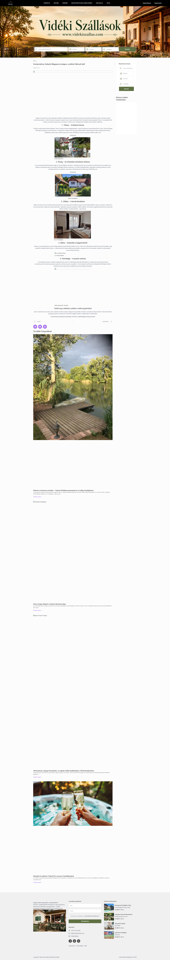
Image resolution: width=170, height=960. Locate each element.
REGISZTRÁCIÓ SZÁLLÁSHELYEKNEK (81, 3)
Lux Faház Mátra (59, 255)
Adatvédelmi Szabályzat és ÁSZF (128, 957)
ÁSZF (85, 946)
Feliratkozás (85, 921)
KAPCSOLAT (99, 3)
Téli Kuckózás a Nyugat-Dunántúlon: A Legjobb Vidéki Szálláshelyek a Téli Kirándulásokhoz (63, 771)
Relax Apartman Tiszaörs (61, 305)
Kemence (117, 934)
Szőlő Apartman (59, 158)
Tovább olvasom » (37, 496)
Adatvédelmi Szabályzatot (92, 916)
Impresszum (72, 946)
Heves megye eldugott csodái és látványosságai (49, 604)
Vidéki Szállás (74, 936)
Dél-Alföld (117, 925)
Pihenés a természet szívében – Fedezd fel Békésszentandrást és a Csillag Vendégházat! (63, 490)
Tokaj (128, 907)
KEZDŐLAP (47, 3)
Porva (126, 916)
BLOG (108, 3)
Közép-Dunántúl (119, 916)
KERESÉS (65, 3)
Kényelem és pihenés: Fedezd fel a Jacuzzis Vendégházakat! (53, 876)
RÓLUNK (56, 3)
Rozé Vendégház (58, 239)
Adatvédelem (79, 946)
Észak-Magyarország (121, 907)
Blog (34, 61)
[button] (35, 327)
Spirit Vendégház (73, 198)
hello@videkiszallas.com (77, 933)
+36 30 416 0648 (75, 930)
